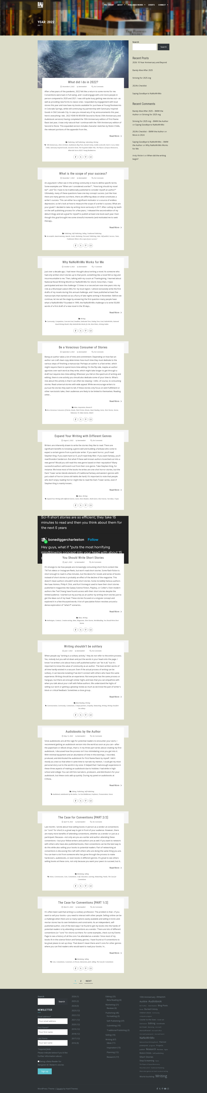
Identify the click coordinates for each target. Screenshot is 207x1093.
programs (152, 1045)
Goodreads (160, 1023)
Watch (91, 413)
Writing (95, 142)
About (120, 5)
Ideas (76, 407)
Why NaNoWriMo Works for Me (83, 262)
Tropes (116, 499)
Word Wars (94, 324)
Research (89, 407)
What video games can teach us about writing (154, 1071)
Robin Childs (145, 1053)
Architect (65, 145)
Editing (74, 791)
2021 (74, 1019)
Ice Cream (143, 1027)
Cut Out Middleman (84, 794)
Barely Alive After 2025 (142, 70)
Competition (59, 321)
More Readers (84, 499)
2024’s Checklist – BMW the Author (148, 131)
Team (117, 236)
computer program (146, 1016)
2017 (74, 1038)
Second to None (73, 148)
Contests (58, 620)
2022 (60, 145)
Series (102, 410)
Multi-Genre (94, 499)
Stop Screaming (147, 1060)
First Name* (43, 1027)
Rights (166, 1049)
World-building (147, 1076)
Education (84, 877)
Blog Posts (80, 145)
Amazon (160, 996)
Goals (73, 236)
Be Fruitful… (143, 1006)
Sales (98, 236)
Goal (102, 321)
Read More (114, 136)
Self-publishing (157, 1053)
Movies (87, 410)
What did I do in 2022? (83, 82)
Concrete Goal (68, 321)
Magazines (80, 620)
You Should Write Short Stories (83, 557)
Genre (77, 499)
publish (142, 1049)
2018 (74, 1034)
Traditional (70, 239)
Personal (86, 236)
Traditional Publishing (94, 233)
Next (89, 980)
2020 (74, 1024)
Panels (105, 877)
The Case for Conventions (105, 962)
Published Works (135, 5)
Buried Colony (88, 145)
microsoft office (157, 1030)
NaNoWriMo (108, 321)
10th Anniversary (52, 145)
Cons (65, 877)
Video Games (84, 413)
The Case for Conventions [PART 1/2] (83, 902)
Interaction (83, 962)
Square (59, 1088)
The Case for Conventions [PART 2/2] (83, 817)
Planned (162, 1042)
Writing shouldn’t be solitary (83, 646)
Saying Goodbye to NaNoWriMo (146, 93)
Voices (111, 794)
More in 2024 (138, 135)
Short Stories (109, 410)
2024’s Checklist (139, 85)
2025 (74, 1001)
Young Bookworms (89, 150)
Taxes (157, 1061)
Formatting (112, 1016)
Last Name (42, 1038)
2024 (74, 1006)
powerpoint (144, 1045)
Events (151, 5)
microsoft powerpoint (146, 1034)
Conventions (72, 877)
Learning (91, 877)
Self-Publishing (80, 142)
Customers (68, 962)
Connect (162, 5)
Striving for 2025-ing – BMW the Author (150, 121)
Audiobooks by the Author (83, 731)
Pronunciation (103, 794)
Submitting (89, 142)
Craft (78, 877)
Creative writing (67, 620)
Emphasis (95, 794)
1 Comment (98, 267)
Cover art (160, 1020)
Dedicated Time (86, 321)
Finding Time (95, 321)
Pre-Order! (109, 5)
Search (135, 42)
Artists (51, 877)
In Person (76, 962)
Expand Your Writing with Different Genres (83, 436)
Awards (67, 236)
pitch (89, 962)
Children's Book (145, 1013)
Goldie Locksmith (99, 145)
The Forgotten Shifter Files (87, 148)
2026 (74, 996)
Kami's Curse (110, 145)
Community (51, 321)
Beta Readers (152, 1006)
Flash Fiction (80, 410)
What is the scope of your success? (83, 173)
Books (73, 410)
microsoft (158, 1027)
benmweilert (83, 86)
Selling (84, 233)
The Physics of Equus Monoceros (107, 148)
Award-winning (60, 236)
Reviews (110, 1008)
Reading (97, 410)
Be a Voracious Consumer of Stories (83, 347)
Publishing (71, 142)
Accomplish (50, 236)
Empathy (90, 706)
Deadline (77, 321)
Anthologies (51, 620)
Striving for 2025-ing (141, 78)
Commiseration (52, 706)
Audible (143, 1001)
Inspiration (81, 407)
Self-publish (105, 236)
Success (112, 236)
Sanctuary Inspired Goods (58, 148)
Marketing (79, 236)
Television (73, 413)
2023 (74, 1010)
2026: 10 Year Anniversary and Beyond (149, 62)
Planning (111, 1052)
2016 (74, 1043)
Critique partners (80, 706)
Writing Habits (104, 324)
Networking (97, 706)
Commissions (58, 877)
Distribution (143, 1023)
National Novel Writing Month (149, 1042)
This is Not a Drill (145, 1068)
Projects (159, 1045)
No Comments (99, 86)
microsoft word (159, 1034)
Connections (70, 706)
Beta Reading (80, 703)
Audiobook (72, 145)
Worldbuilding (98, 620)
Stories (116, 410)
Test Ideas (110, 499)
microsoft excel (145, 1030)
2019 (74, 1029)
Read (92, 410)
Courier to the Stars (148, 1019)
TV (78, 413)
